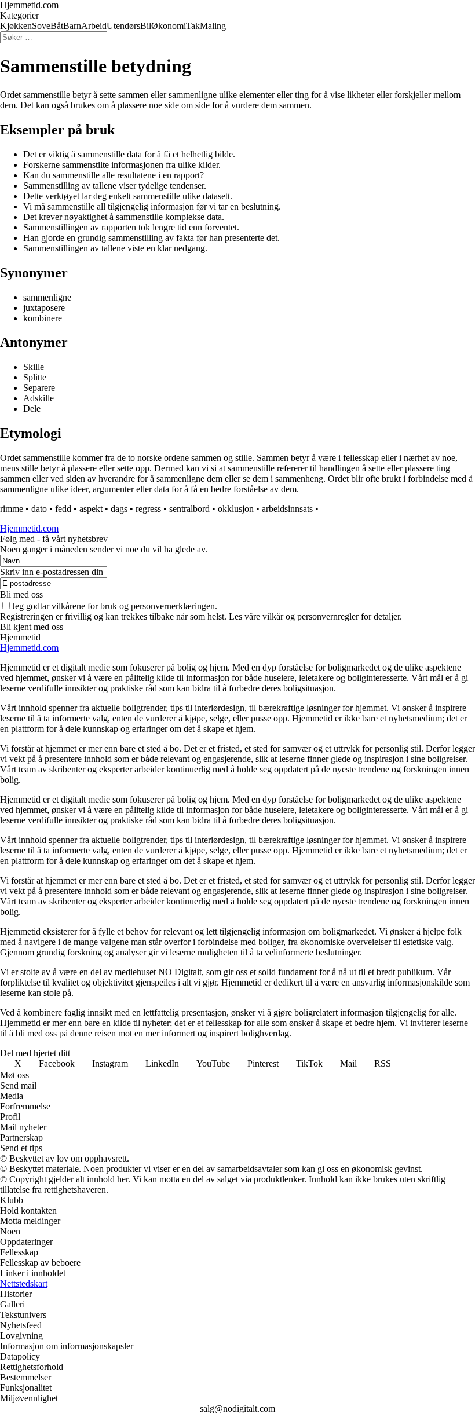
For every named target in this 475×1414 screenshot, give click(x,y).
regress (148, 509)
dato (39, 509)
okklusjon (236, 509)
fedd (63, 509)
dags (119, 509)
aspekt (91, 509)
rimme (11, 509)
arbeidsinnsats (287, 509)
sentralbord (189, 509)
